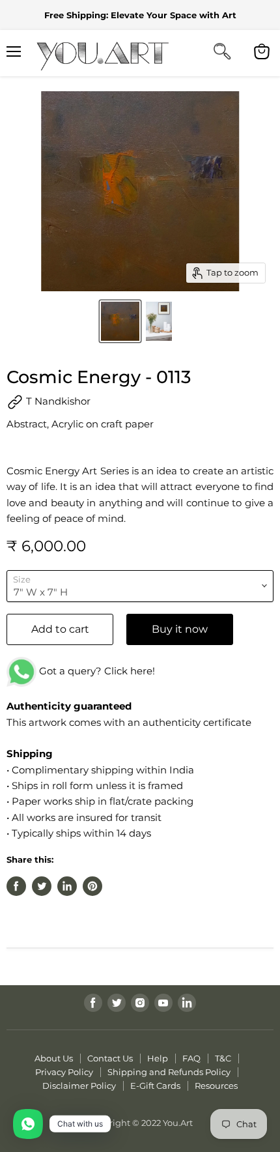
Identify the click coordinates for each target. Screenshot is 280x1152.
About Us (54, 1058)
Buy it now (180, 629)
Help (157, 1058)
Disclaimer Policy (79, 1085)
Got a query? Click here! (95, 671)
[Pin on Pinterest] (92, 886)
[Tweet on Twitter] (41, 886)
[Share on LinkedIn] (67, 886)
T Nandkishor (57, 401)
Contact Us (110, 1058)
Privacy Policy (64, 1072)
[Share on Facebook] (16, 886)
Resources (216, 1085)
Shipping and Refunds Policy (169, 1072)
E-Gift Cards (155, 1085)
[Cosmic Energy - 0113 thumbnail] (120, 321)
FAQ (191, 1058)
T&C (223, 1058)
